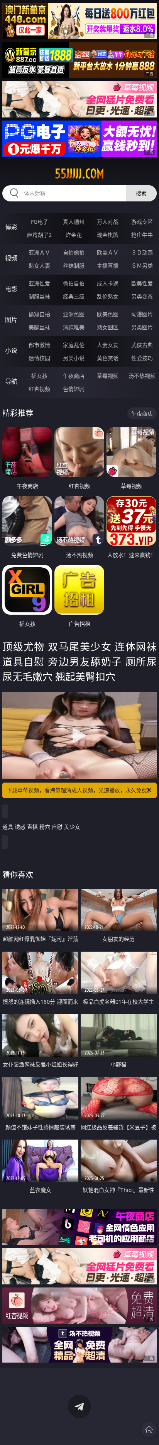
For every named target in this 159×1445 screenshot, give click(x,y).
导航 (11, 381)
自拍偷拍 (74, 252)
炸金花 (74, 234)
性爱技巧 (142, 358)
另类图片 (142, 327)
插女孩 (39, 375)
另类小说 (74, 358)
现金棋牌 (107, 234)
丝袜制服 (74, 265)
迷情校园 (39, 358)
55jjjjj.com (79, 173)
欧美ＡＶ (107, 252)
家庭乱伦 (74, 345)
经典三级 (74, 296)
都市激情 (39, 345)
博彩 (11, 227)
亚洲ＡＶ (39, 252)
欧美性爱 (142, 283)
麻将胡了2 (39, 234)
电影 (11, 289)
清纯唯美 (74, 327)
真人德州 (74, 221)
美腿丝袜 (39, 327)
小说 (11, 350)
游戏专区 (142, 221)
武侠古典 (142, 345)
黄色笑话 (107, 358)
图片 (11, 319)
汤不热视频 (142, 375)
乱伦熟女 (107, 296)
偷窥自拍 (39, 314)
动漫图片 (142, 314)
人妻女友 (107, 345)
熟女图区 (107, 327)
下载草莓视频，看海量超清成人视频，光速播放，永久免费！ (79, 790)
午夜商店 (74, 375)
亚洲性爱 (39, 283)
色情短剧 (74, 388)
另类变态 (142, 296)
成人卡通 (107, 283)
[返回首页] (149, 1429)
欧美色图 (107, 314)
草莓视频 (107, 375)
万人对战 (107, 221)
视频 (11, 258)
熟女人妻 (39, 265)
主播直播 (107, 265)
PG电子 (39, 221)
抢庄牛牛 (142, 234)
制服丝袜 (39, 296)
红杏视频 (39, 388)
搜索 (141, 193)
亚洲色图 (74, 314)
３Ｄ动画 (142, 252)
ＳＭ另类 (142, 265)
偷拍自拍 (74, 283)
